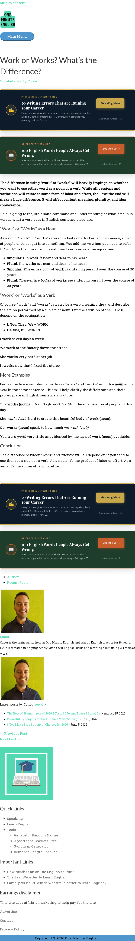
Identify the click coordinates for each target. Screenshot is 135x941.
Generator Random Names (36, 835)
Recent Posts (17, 582)
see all (40, 704)
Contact (6, 920)
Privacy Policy (12, 929)
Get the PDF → (111, 149)
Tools (11, 829)
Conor (4, 637)
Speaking (15, 818)
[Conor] (22, 631)
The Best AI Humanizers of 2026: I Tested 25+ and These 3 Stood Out (54, 713)
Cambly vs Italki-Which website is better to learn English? (56, 883)
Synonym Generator (31, 846)
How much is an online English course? (40, 871)
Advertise (8, 911)
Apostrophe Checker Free (35, 841)
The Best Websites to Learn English (37, 877)
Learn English (19, 824)
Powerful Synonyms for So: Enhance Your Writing (42, 719)
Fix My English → (110, 103)
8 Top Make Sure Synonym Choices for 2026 (37, 724)
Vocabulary (9, 81)
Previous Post (13, 733)
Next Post (10, 739)
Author (13, 577)
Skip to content (13, 3)
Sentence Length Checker (35, 852)
